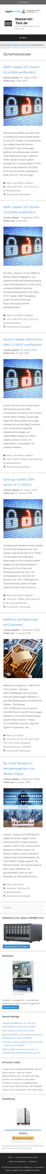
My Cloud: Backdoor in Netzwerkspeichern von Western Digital (18, 769)
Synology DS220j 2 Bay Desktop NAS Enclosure (23, 1130)
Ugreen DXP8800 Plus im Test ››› (16, 946)
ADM (9, 459)
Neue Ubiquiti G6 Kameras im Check (18, 1031)
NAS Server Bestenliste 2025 (26, 1157)
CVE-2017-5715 (14, 739)
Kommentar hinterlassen (19, 194)
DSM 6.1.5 (35, 599)
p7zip (6, 603)
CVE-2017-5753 (31, 739)
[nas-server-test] (23, 12)
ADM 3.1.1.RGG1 (20, 459)
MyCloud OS (23, 888)
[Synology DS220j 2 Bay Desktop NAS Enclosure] (23, 1117)
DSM (27, 599)
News (9, 183)
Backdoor (11, 888)
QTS (26, 187)
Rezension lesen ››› (11, 1007)
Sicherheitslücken (12, 190)
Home (10, 1157)
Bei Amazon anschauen (24, 1138)
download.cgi (35, 459)
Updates (28, 183)
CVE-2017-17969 (15, 599)
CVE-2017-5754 (11, 743)
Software (26, 747)
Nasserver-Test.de (24, 21)
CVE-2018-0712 (14, 187)
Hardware (25, 743)
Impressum (32, 1161)
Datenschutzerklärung (17, 1161)
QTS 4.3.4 (33, 187)
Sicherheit (18, 183)
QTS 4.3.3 (33, 319)
